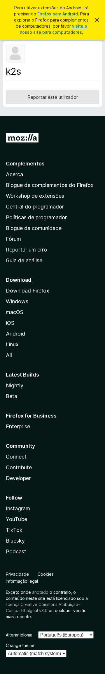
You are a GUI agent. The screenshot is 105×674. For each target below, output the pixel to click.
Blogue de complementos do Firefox (50, 185)
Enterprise (18, 426)
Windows (17, 301)
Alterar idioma (19, 634)
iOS (10, 323)
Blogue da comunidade (34, 228)
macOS (14, 312)
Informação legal (22, 581)
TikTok (14, 530)
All (9, 355)
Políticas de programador (36, 217)
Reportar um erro (26, 250)
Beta (11, 396)
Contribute (19, 467)
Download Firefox (27, 291)
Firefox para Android (57, 13)
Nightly (14, 385)
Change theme (20, 645)
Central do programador (35, 207)
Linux (12, 344)
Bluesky (15, 541)
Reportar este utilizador (52, 97)
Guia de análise (24, 260)
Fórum (13, 239)
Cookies (46, 574)
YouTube (16, 519)
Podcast (16, 551)
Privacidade (17, 574)
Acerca (14, 174)
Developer (18, 478)
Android (15, 334)
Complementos (25, 164)
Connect (16, 457)
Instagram (18, 508)
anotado (40, 592)
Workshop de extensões (35, 196)
